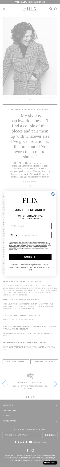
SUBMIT (30, 256)
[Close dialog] (52, 194)
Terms (15, 249)
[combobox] (13, 235)
